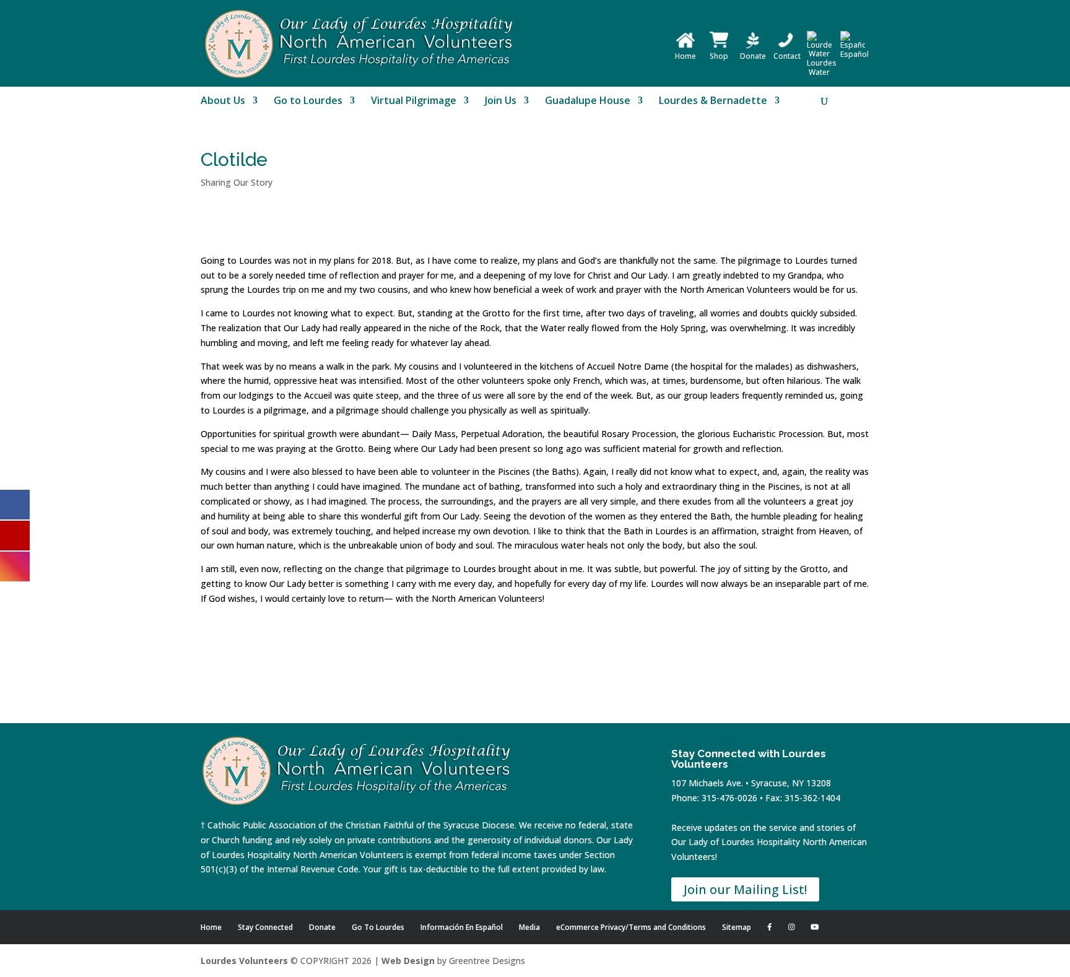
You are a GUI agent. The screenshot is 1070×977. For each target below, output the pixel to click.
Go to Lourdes (308, 101)
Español (854, 54)
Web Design (408, 960)
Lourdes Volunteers (244, 960)
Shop (719, 56)
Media (529, 927)
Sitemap (736, 927)
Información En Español (461, 927)
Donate (753, 56)
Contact (787, 56)
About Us (223, 101)
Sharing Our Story (236, 182)
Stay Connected (265, 927)
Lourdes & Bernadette (713, 101)
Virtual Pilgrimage (413, 101)
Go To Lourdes (378, 927)
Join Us (500, 101)
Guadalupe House (587, 101)
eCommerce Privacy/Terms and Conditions (631, 927)
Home (685, 56)
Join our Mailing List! (745, 889)
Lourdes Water (822, 67)
